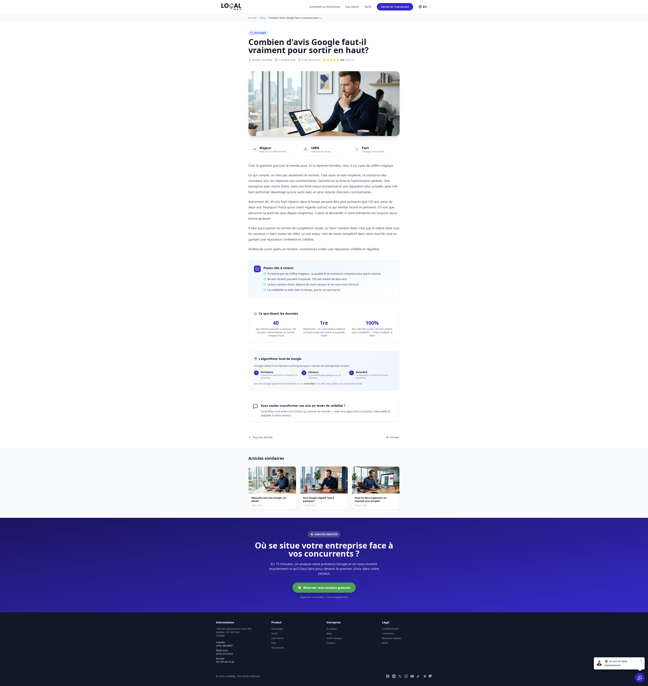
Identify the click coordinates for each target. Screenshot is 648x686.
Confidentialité (390, 628)
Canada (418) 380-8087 (224, 644)
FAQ (273, 642)
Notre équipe (334, 638)
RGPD (385, 642)
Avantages (277, 628)
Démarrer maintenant (395, 7)
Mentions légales (391, 638)
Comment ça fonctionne (324, 7)
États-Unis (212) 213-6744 (224, 652)
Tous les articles (262, 437)
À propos (332, 628)
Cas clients (352, 7)
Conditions (388, 633)
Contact (331, 642)
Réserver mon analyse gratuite (326, 588)
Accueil (252, 17)
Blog (262, 17)
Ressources (277, 647)
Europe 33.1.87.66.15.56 (225, 660)
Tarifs (367, 7)
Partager (395, 437)
